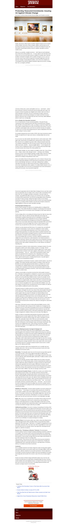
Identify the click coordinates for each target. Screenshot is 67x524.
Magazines (22, 6)
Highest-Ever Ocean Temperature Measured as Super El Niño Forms (32, 496)
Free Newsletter (33, 505)
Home (17, 509)
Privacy (32, 522)
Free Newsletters (31, 6)
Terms (35, 522)
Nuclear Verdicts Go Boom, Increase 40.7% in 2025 (28, 489)
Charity (17, 518)
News (17, 6)
